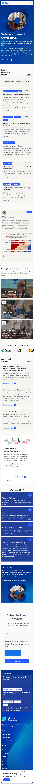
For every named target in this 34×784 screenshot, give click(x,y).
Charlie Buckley (7, 157)
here (8, 504)
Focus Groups (17, 329)
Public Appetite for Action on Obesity (17, 397)
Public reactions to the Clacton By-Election (17, 82)
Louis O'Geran (6, 84)
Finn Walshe (6, 200)
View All (28, 74)
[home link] (5, 3)
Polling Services (7, 740)
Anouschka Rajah (7, 177)
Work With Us (5, 60)
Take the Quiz (7, 481)
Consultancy (17, 309)
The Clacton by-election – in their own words (17, 100)
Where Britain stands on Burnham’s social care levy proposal (17, 126)
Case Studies (6, 746)
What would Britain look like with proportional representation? (17, 170)
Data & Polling (17, 288)
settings (22, 776)
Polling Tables (6, 753)
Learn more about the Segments (13, 477)
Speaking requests (7, 743)
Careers (4, 762)
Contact (4, 765)
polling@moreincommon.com (17, 580)
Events (4, 756)
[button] (29, 265)
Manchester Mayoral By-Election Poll (17, 149)
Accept (7, 779)
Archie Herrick (16, 177)
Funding (4, 759)
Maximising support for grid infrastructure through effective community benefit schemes (17, 375)
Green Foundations (17, 420)
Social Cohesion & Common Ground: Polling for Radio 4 (17, 192)
